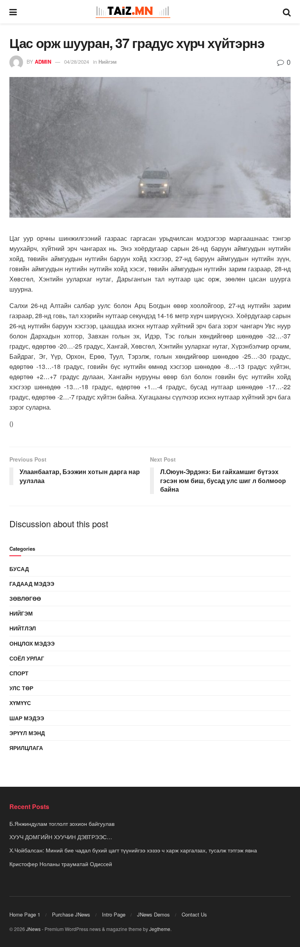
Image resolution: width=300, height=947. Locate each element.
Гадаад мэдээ (31, 583)
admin (43, 61)
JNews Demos (153, 914)
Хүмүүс (20, 703)
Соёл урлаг (26, 658)
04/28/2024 (76, 61)
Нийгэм (107, 61)
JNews (33, 929)
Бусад (19, 569)
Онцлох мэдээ (32, 643)
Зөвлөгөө (25, 598)
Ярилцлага (26, 748)
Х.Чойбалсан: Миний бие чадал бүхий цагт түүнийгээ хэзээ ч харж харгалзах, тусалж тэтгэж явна (133, 850)
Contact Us (194, 914)
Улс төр (21, 688)
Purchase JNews (71, 914)
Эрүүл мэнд (27, 733)
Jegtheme (159, 929)
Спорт (19, 673)
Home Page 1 (24, 914)
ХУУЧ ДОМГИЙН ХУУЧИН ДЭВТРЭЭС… (60, 837)
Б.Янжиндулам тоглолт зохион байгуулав (61, 823)
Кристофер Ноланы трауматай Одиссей (60, 864)
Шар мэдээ (26, 718)
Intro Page (113, 914)
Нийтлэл (22, 628)
